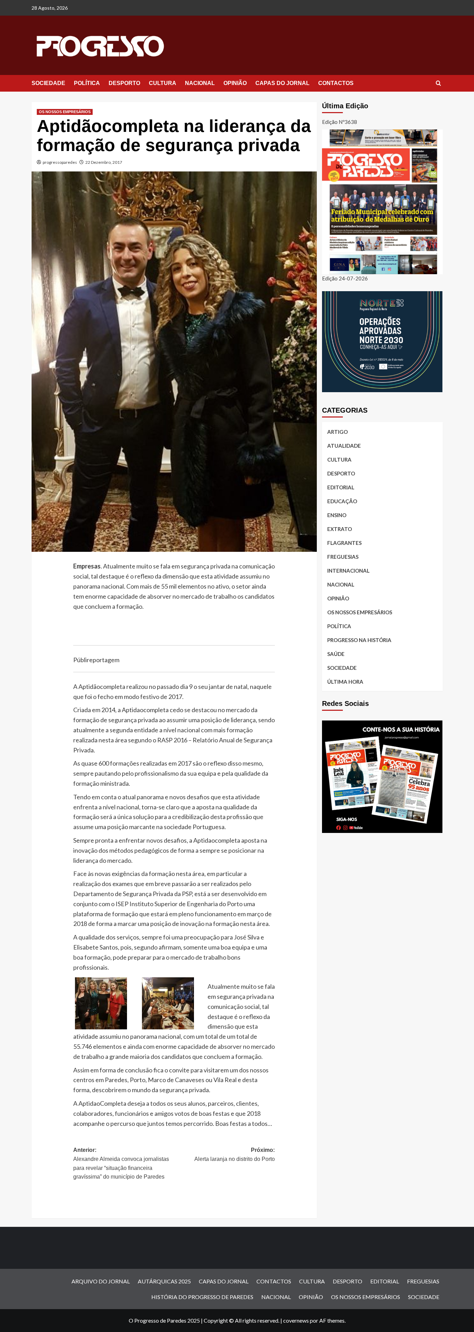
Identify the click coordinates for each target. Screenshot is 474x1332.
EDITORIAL (340, 487)
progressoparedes (60, 162)
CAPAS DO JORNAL (282, 83)
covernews (296, 1320)
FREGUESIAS (342, 557)
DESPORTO (124, 83)
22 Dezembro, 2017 (103, 162)
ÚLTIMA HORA (345, 681)
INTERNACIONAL (348, 570)
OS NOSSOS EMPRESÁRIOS (65, 112)
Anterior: (121, 1163)
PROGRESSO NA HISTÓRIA (359, 640)
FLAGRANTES (344, 543)
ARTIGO (337, 432)
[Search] (438, 83)
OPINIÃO (235, 83)
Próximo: (234, 1154)
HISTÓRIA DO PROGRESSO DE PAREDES (202, 1296)
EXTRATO (339, 529)
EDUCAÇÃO (342, 501)
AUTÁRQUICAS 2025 (164, 1281)
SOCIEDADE (48, 83)
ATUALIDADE (344, 445)
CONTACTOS (336, 83)
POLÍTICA (87, 83)
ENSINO (336, 515)
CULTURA (162, 83)
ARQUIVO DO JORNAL (100, 1281)
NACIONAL (200, 83)
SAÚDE (336, 654)
